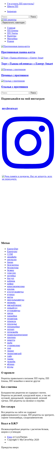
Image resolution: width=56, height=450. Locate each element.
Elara (9, 437)
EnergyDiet (12, 249)
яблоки (10, 364)
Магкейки (12, 38)
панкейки (12, 316)
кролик (10, 289)
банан (10, 262)
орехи (10, 313)
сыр (9, 348)
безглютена (13, 265)
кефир (10, 283)
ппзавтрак (12, 318)
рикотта (11, 340)
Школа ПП (12, 6)
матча (10, 297)
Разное (10, 41)
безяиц (10, 270)
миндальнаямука (15, 300)
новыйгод (12, 308)
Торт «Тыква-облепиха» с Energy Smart (27, 63)
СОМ (10, 254)
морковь (11, 302)
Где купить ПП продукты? (20, 3)
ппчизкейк (12, 332)
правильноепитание (17, 334)
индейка (11, 275)
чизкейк (11, 361)
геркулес (11, 273)
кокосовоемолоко (16, 286)
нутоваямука (13, 310)
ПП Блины (12, 30)
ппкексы (11, 321)
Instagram (11, 11)
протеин (11, 337)
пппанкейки (13, 326)
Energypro (12, 251)
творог (10, 351)
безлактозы (13, 267)
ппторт (10, 329)
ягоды (10, 367)
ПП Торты (12, 33)
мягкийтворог (14, 305)
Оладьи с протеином (14, 86)
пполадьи (12, 324)
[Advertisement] (28, 211)
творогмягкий (14, 353)
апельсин (12, 259)
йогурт (10, 278)
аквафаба (11, 257)
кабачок (11, 281)
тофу (9, 356)
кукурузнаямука (15, 291)
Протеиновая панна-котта (18, 52)
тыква (10, 359)
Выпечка (11, 36)
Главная (11, 28)
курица (10, 294)
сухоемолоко (13, 345)
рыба (9, 342)
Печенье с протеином (15, 75)
